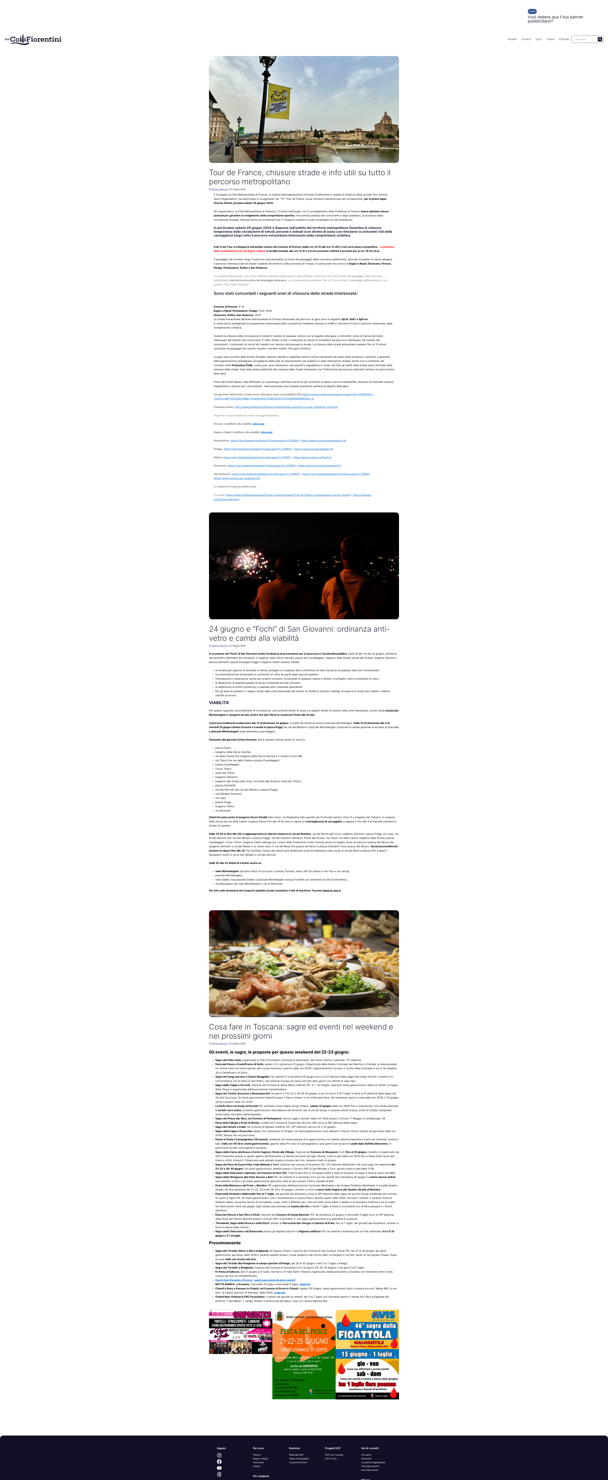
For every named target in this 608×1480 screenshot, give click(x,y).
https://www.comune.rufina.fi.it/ (312, 457)
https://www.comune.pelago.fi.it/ (313, 449)
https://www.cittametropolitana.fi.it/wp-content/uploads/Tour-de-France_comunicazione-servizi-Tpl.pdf (288, 495)
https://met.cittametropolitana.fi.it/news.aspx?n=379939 (261, 465)
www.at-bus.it (332, 890)
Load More (304, 1428)
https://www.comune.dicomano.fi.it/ (319, 465)
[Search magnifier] (600, 39)
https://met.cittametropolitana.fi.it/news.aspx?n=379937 (257, 457)
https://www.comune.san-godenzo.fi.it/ (237, 478)
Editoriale (564, 39)
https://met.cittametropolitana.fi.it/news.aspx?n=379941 (336, 474)
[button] (213, 1357)
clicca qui (258, 423)
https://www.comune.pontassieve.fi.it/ (323, 440)
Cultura (550, 39)
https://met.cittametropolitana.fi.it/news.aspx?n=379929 (264, 440)
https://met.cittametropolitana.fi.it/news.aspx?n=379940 (265, 474)
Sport (539, 39)
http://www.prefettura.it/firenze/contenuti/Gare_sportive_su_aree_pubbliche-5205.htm (286, 407)
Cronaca (526, 39)
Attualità (512, 39)
